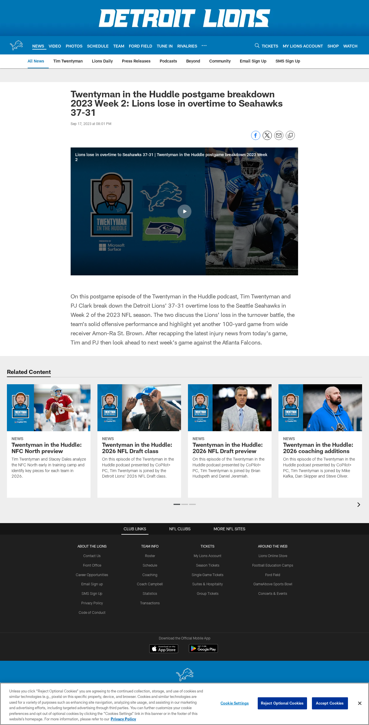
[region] (184, 704)
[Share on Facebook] (255, 138)
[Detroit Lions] (184, 675)
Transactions (150, 603)
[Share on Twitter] (267, 138)
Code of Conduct (92, 612)
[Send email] (278, 138)
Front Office (92, 565)
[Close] (359, 703)
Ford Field (272, 575)
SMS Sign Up (92, 593)
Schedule (150, 565)
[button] (184, 211)
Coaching (149, 575)
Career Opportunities (92, 575)
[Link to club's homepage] (16, 45)
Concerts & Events (272, 593)
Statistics (150, 593)
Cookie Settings (235, 703)
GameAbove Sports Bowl (272, 584)
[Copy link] (290, 136)
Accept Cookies (330, 703)
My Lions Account (207, 556)
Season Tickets (207, 565)
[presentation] (359, 505)
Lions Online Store (273, 556)
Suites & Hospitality (207, 584)
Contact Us (92, 556)
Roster (150, 556)
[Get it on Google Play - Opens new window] (203, 651)
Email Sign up (92, 584)
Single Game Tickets (207, 575)
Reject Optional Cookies (282, 703)
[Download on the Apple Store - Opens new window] (163, 649)
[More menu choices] (204, 45)
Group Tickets (208, 593)
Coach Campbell (150, 584)
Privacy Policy (92, 603)
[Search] (257, 45)
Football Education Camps (272, 565)
